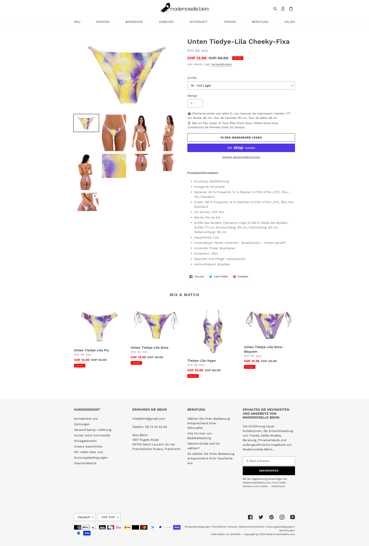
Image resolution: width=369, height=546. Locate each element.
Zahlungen (82, 424)
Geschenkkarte (85, 463)
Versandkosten (221, 64)
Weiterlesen (278, 486)
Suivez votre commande (92, 435)
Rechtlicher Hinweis (225, 526)
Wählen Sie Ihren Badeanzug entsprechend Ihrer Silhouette (208, 423)
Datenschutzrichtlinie (251, 526)
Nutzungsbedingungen (91, 457)
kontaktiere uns (86, 418)
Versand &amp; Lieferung (92, 430)
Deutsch (84, 517)
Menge (192, 96)
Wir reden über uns (88, 452)
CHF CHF (108, 517)
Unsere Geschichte (88, 446)
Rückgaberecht (85, 441)
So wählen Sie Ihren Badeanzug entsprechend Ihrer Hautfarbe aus (210, 458)
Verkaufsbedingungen (197, 526)
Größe (192, 78)
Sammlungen (287, 530)
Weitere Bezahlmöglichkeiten (241, 157)
